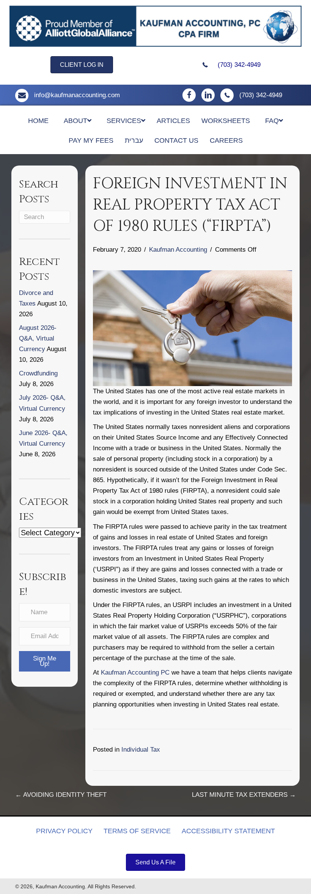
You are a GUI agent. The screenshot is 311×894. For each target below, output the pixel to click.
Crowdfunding (38, 373)
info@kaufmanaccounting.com (77, 95)
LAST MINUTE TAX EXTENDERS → (244, 794)
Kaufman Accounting (178, 249)
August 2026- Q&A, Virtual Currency (38, 338)
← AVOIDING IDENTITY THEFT (61, 794)
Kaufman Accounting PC (135, 672)
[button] (44, 661)
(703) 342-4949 (239, 64)
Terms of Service (137, 831)
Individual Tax (140, 749)
